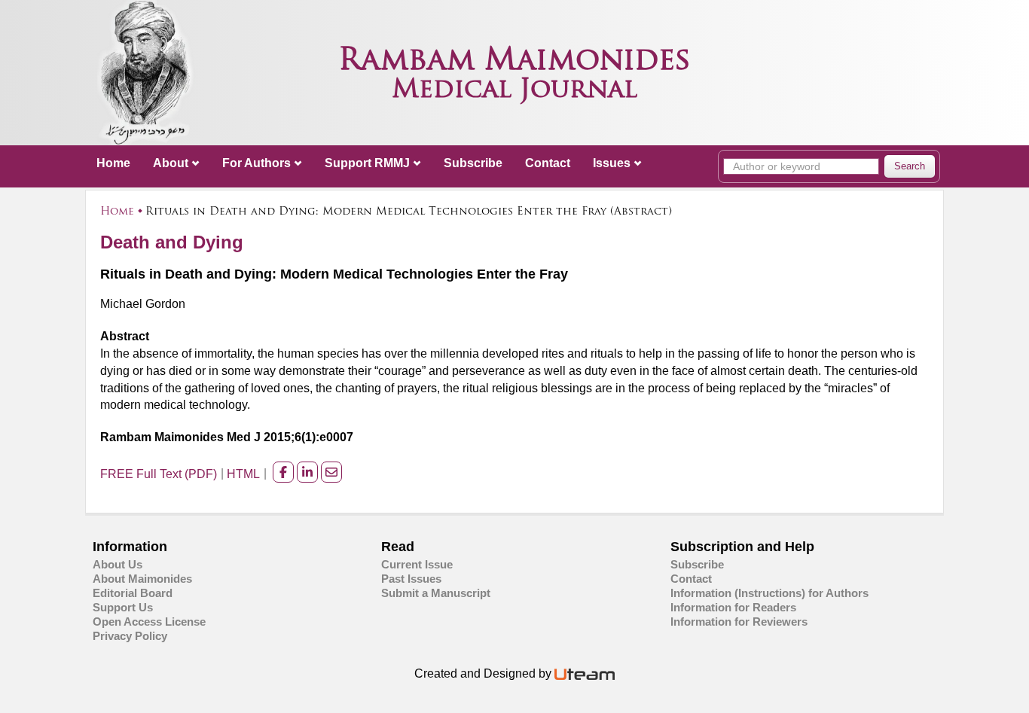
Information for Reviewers (739, 621)
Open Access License (149, 621)
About (170, 163)
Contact (547, 163)
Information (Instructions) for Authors (769, 593)
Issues (612, 163)
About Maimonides (142, 578)
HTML (243, 474)
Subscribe (473, 163)
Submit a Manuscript (435, 593)
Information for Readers (733, 607)
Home (113, 163)
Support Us (123, 607)
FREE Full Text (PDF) (158, 474)
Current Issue (417, 564)
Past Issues (411, 578)
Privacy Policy (130, 635)
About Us (117, 564)
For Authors (256, 163)
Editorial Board (133, 593)
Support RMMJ (367, 163)
